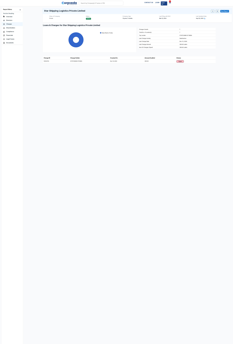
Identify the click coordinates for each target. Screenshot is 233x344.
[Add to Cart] (217, 11)
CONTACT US (148, 2)
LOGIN (157, 2)
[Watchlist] (212, 11)
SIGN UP (163, 3)
